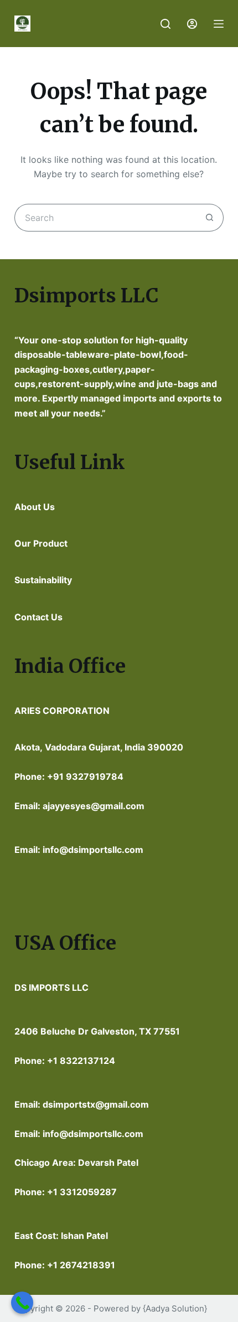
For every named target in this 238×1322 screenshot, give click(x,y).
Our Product (41, 543)
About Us (34, 506)
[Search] (165, 24)
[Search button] (210, 218)
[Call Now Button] (22, 1303)
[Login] (192, 24)
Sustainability (43, 579)
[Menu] (219, 24)
